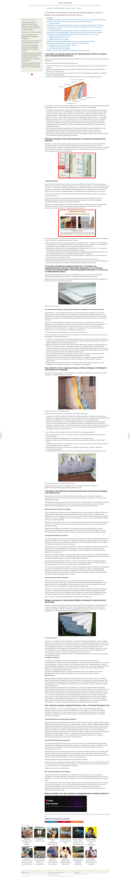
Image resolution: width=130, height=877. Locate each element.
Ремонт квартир (59, 8)
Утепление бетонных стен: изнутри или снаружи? (62, 45)
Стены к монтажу (82, 814)
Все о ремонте (65, 3)
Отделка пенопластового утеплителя (59, 39)
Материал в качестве (68, 814)
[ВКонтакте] (51, 822)
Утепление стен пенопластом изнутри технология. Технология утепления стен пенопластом (73, 34)
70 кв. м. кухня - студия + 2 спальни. (32, 32)
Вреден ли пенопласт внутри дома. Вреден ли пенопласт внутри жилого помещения (70, 41)
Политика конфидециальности (53, 874)
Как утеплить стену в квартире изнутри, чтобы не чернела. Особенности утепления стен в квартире (75, 32)
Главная (49, 8)
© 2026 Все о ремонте (25, 872)
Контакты (49, 872)
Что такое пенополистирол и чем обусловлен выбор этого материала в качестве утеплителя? (75, 30)
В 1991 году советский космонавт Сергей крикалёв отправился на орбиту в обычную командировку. (31, 64)
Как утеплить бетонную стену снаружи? (60, 48)
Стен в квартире (75, 814)
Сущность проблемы (54, 23)
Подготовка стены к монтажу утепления (60, 36)
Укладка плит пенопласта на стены (58, 38)
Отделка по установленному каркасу (56, 814)
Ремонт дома (70, 8)
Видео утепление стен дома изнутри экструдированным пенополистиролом (68, 50)
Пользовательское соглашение (57, 872)
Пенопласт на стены (90, 814)
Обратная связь (77, 872)
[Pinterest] (64, 822)
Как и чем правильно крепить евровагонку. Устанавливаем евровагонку (30, 36)
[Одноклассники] (77, 822)
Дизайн (78, 8)
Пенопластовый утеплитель (99, 814)
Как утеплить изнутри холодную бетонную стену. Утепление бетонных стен (68, 43)
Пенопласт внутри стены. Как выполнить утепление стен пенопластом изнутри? (69, 21)
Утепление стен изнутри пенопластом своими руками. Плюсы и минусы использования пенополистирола (76, 20)
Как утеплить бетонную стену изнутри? (59, 47)
